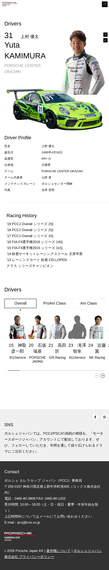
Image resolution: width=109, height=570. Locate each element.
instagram (104, 417)
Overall (20, 303)
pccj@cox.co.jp (28, 522)
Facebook (95, 417)
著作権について (58, 551)
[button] (103, 375)
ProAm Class (54, 303)
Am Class (88, 303)
